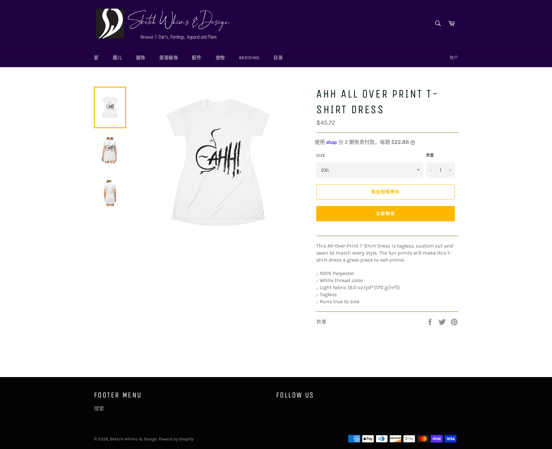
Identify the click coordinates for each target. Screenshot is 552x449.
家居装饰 (168, 57)
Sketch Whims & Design (133, 439)
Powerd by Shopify (176, 439)
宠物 (220, 57)
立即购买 (385, 213)
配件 (196, 57)
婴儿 (117, 57)
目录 (278, 57)
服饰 (140, 57)
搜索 (99, 409)
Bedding (249, 57)
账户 (454, 57)
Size (320, 155)
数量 (430, 155)
